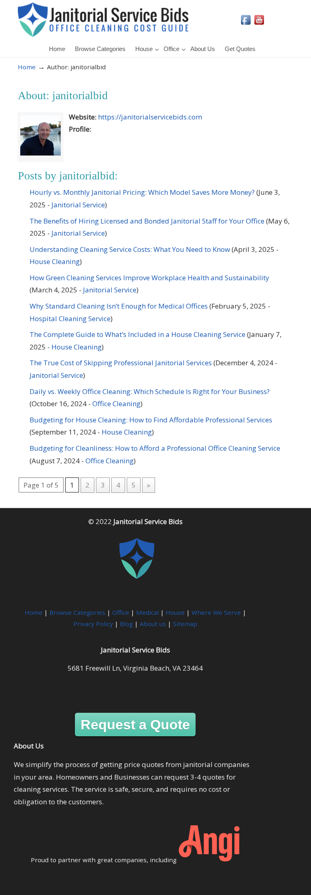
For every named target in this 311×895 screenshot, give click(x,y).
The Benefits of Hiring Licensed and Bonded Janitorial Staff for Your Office (147, 221)
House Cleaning (55, 261)
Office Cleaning (116, 403)
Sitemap (185, 624)
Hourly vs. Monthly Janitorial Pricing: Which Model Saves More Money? (142, 192)
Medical (147, 612)
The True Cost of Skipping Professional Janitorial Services (121, 362)
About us (153, 624)
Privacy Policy (93, 624)
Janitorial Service (78, 204)
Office (120, 612)
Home (27, 67)
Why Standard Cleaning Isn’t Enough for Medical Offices (119, 306)
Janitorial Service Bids (103, 19)
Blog (126, 624)
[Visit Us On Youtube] (259, 23)
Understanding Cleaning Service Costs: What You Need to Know (130, 249)
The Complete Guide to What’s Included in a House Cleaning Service (137, 334)
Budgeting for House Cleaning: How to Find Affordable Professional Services (151, 419)
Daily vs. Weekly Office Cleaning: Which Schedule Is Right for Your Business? (150, 391)
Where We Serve (216, 612)
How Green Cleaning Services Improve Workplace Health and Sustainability (149, 277)
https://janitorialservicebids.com (150, 116)
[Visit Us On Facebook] (245, 23)
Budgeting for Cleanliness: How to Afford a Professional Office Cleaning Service (155, 448)
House (175, 612)
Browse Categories (77, 612)
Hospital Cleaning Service (70, 318)
